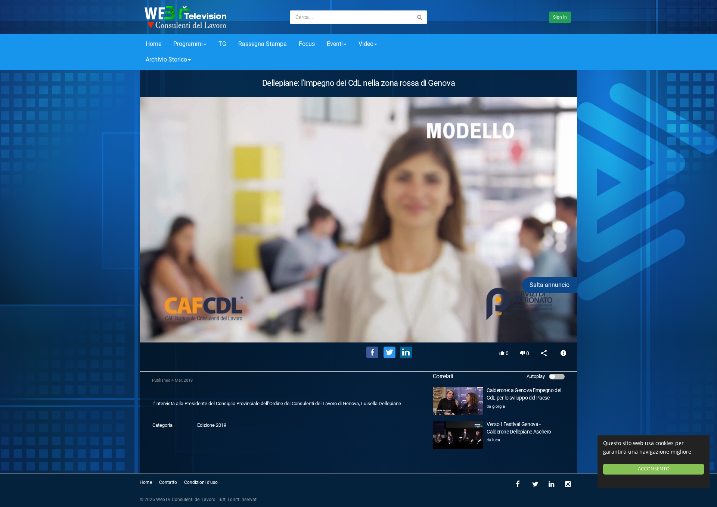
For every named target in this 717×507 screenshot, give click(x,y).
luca (496, 440)
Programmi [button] (188, 43)
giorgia (498, 406)
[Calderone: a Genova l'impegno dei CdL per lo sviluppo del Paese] (458, 401)
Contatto (168, 482)
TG (222, 43)
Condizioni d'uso (201, 482)
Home (153, 43)
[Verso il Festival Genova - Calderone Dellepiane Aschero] (458, 435)
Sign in (560, 17)
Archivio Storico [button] (166, 59)
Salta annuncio (549, 284)
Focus (307, 43)
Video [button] (365, 43)
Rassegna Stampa (262, 43)
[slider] (358, 326)
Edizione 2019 (211, 425)
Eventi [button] (335, 43)
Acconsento (654, 469)
